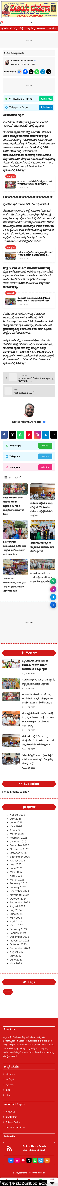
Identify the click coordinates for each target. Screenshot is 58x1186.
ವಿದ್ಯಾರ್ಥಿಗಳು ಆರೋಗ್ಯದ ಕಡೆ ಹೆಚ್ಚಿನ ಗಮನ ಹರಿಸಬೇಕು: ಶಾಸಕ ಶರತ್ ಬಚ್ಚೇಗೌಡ (42, 547)
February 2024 (18, 929)
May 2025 (16, 871)
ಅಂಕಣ (52, 28)
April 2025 (16, 875)
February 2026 (18, 837)
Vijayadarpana (21, 1173)
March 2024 (17, 925)
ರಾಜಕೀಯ (41, 28)
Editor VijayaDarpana (23, 60)
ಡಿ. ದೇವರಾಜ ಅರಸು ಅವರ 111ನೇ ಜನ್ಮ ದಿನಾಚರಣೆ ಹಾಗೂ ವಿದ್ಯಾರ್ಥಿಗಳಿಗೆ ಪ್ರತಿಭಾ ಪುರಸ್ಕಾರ (41, 577)
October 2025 (18, 852)
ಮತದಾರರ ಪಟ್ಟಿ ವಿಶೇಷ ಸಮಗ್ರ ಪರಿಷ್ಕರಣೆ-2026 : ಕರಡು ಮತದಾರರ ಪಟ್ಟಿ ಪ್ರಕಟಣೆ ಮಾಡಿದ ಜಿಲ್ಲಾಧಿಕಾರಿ (38, 740)
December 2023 (19, 936)
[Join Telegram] (53, 597)
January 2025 (18, 887)
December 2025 (19, 845)
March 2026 (17, 833)
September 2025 (20, 856)
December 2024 (19, 891)
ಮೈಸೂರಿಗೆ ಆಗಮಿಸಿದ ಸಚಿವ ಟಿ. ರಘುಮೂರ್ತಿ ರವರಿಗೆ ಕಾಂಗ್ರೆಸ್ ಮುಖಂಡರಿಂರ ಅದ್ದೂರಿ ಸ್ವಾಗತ (35, 664)
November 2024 (19, 894)
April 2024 (16, 921)
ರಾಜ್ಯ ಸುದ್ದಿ (30, 28)
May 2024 (16, 917)
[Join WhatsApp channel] (53, 581)
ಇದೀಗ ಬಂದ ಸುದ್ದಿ (8, 28)
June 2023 (16, 959)
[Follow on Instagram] (53, 589)
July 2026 (16, 818)
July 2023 (16, 955)
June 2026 (16, 822)
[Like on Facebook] (53, 605)
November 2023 (19, 940)
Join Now (46, 98)
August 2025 (17, 860)
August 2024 (17, 906)
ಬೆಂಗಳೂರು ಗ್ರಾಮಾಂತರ (15, 53)
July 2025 (16, 864)
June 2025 (16, 868)
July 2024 (16, 910)
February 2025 (18, 883)
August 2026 (17, 814)
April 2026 (16, 830)
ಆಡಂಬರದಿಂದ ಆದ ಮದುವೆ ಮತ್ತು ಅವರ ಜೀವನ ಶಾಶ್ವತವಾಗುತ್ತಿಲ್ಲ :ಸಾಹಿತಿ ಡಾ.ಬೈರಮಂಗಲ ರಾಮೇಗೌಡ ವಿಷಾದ (13, 505)
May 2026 (16, 826)
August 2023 (17, 951)
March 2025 (17, 879)
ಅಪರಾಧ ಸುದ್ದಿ (8, 992)
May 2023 (16, 963)
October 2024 (18, 898)
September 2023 (20, 948)
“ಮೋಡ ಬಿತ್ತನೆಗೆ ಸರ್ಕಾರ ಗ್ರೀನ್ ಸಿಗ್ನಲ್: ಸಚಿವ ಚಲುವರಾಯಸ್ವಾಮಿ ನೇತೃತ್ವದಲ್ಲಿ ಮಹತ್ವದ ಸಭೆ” (38, 759)
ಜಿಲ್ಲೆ (21, 28)
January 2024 (18, 932)
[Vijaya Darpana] (29, 9)
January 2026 (18, 841)
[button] (32, 22)
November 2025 (19, 849)
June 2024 (16, 913)
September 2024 (20, 902)
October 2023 (18, 944)
